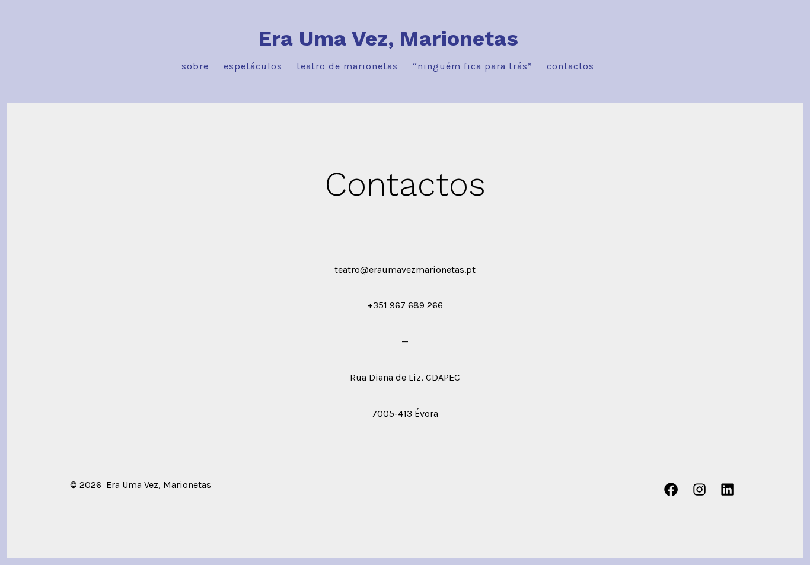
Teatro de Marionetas (347, 66)
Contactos (570, 66)
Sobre (195, 66)
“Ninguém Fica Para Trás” (472, 66)
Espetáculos (253, 66)
